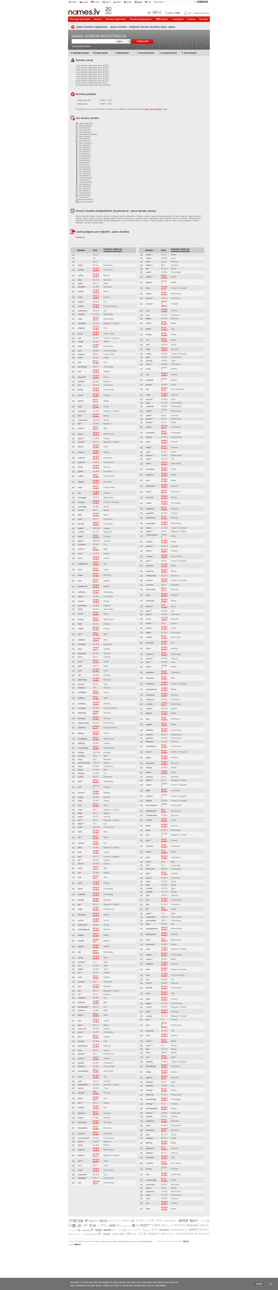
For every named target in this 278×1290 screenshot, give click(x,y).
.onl (79, 966)
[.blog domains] (73, 770)
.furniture (81, 606)
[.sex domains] (141, 1057)
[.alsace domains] (73, 442)
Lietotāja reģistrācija (201, 13)
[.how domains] (141, 1035)
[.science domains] (73, 458)
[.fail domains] (73, 952)
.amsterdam (82, 1007)
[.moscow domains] (141, 1031)
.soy (147, 1135)
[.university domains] (141, 1185)
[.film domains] (73, 1025)
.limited (80, 381)
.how (148, 1035)
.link (79, 877)
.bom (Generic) (84, 145)
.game (80, 541)
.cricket (149, 888)
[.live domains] (73, 657)
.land (79, 406)
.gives (148, 595)
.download (82, 367)
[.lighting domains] (73, 743)
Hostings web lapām (80, 19)
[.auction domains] (73, 1134)
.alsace (80, 442)
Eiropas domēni (101, 53)
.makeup (149, 380)
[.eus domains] (141, 835)
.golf (79, 666)
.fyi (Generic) (83, 154)
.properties (150, 523)
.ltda (79, 280)
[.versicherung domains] (73, 763)
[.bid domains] (73, 385)
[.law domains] (141, 1025)
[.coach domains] (73, 777)
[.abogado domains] (73, 1178)
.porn (79, 1161)
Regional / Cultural (111, 323)
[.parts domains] (141, 826)
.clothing (81, 704)
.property (150, 1191)
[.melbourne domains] (73, 564)
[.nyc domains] (73, 362)
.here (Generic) (84, 156)
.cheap (148, 334)
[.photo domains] (141, 323)
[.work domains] (73, 889)
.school (80, 982)
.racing (80, 684)
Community (108, 346)
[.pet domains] (141, 895)
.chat (148, 862)
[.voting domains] (73, 752)
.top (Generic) (84, 180)
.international (83, 929)
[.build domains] (73, 390)
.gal (79, 904)
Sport (106, 283)
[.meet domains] (141, 881)
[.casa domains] (73, 319)
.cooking (81, 708)
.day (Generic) (84, 149)
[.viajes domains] (141, 528)
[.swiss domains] (141, 780)
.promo (149, 298)
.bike (79, 515)
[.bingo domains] (141, 265)
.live (79, 657)
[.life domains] (73, 493)
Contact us (80, 237)
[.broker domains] (141, 419)
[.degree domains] (73, 482)
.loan (79, 1050)
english (74, 2)
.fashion (81, 1113)
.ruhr (148, 442)
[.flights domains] (141, 801)
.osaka (80, 302)
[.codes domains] (141, 503)
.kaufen (80, 1063)
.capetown (82, 1174)
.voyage (80, 502)
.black (80, 864)
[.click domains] (73, 868)
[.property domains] (141, 1192)
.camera (81, 314)
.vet (147, 900)
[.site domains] (73, 634)
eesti (149, 2)
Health (106, 341)
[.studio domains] (141, 277)
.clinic (80, 358)
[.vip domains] (141, 345)
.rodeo (148, 258)
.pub (79, 351)
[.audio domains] (141, 272)
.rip (147, 340)
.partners (149, 738)
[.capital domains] (73, 941)
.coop (148, 369)
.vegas (148, 459)
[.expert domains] (141, 955)
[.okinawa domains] (73, 323)
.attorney (149, 1095)
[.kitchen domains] (73, 1066)
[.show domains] (141, 1041)
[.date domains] (73, 624)
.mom (80, 1032)
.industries (150, 518)
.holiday (149, 1062)
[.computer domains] (141, 433)
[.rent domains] (141, 940)
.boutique (81, 653)
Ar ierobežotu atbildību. (146, 1241)
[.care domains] (73, 581)
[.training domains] (73, 718)
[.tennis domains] (141, 606)
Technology (108, 314)
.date (79, 624)
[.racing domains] (73, 684)
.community (151, 1180)
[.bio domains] (141, 269)
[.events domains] (141, 820)
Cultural (174, 442)
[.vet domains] (141, 900)
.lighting (81, 743)
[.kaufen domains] (73, 1063)
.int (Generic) (83, 197)
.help (148, 349)
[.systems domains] (141, 654)
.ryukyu (149, 1016)
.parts (148, 826)
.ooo (148, 315)
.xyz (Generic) (84, 188)
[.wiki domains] (73, 832)
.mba (79, 265)
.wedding (81, 692)
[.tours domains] (141, 752)
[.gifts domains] (141, 791)
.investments (151, 815)
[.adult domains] (141, 914)
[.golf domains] (73, 666)
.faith (79, 813)
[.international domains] (73, 930)
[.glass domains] (141, 758)
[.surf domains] (73, 671)
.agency (149, 1077)
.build (80, 390)
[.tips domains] (141, 719)
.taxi (79, 857)
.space (80, 438)
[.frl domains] (73, 991)
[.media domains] (73, 292)
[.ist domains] (141, 980)
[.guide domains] (73, 471)
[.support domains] (141, 964)
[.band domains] (73, 401)
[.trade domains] (73, 467)
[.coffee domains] (73, 476)
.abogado (81, 1178)
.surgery (149, 1138)
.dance (80, 446)
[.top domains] (141, 374)
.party (148, 1188)
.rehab (80, 341)
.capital (80, 941)
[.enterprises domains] (141, 576)
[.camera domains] (73, 314)
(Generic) (89, 199)
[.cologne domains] (73, 544)
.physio (149, 282)
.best (148, 969)
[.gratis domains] (141, 614)
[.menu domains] (141, 1003)
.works (148, 628)
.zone (79, 558)
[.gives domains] (141, 595)
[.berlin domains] (73, 1098)
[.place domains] (73, 434)
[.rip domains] (141, 340)
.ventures (150, 571)
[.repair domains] (141, 447)
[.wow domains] (141, 1046)
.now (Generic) (84, 169)
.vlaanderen (82, 1085)
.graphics (150, 475)
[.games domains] (141, 546)
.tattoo (148, 318)
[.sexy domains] (141, 1198)
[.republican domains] (73, 1046)
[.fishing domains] (73, 698)
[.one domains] (73, 554)
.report (148, 959)
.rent (148, 940)
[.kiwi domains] (73, 852)
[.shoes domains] (141, 551)
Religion (107, 528)
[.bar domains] (141, 389)
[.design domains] (73, 1093)
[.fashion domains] (73, 1113)
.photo (148, 323)
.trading (80, 688)
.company (150, 1130)
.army (148, 1125)
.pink (79, 883)
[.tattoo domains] (141, 319)
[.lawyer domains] (141, 437)
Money (106, 416)
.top (147, 374)
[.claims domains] (141, 659)
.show (148, 1041)
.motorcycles (151, 535)
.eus (147, 835)
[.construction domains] (73, 1138)
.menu (148, 1003)
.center (149, 427)
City (105, 302)
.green (80, 1058)
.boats (148, 785)
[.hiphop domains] (141, 361)
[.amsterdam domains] (73, 1007)
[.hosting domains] (73, 756)
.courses (149, 585)
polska (118, 2)
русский (85, 2)
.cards (148, 492)
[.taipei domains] (73, 824)
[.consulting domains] (73, 748)
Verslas (174, 497)
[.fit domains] (141, 909)
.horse (80, 614)
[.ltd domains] (73, 424)
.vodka (80, 306)
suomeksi (160, 2)
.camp (148, 354)
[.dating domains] (73, 733)
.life (79, 493)
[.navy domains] (141, 1195)
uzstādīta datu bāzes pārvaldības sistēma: (170, 1241)
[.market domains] (141, 892)
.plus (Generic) (84, 173)
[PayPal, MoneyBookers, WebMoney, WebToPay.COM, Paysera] (139, 1235)
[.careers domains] (141, 735)
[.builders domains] (141, 730)
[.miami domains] (73, 843)
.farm (79, 1037)
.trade (80, 467)
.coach (80, 777)
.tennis (149, 606)
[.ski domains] (73, 837)
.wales (148, 531)
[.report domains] (141, 959)
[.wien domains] (73, 1077)
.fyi (78, 860)
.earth (80, 817)
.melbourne (82, 564)
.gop (148, 357)
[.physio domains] (141, 282)
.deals (148, 632)
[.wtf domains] (73, 675)
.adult (148, 913)
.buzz (148, 1209)
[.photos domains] (141, 713)
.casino (149, 304)
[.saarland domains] (73, 411)
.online (80, 549)
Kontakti (203, 19)
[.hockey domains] (141, 1082)
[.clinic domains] (73, 358)
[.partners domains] (141, 738)
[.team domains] (73, 1015)
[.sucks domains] (141, 623)
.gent (148, 924)
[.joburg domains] (73, 773)
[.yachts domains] (141, 796)
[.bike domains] (73, 515)
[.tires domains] (141, 561)
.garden (80, 1054)
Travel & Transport (111, 338)
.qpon (80, 1145)
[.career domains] (141, 411)
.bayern (80, 1155)
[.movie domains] (73, 510)
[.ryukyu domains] (141, 1016)
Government (109, 462)
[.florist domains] (141, 983)
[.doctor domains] (141, 455)
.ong (79, 759)
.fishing (80, 698)
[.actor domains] (141, 452)
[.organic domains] (73, 354)
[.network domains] (73, 894)
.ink (79, 873)
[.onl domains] (73, 966)
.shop (148, 364)
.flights (149, 801)
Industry (107, 606)
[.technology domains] (141, 1099)
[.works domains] (141, 628)
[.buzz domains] (141, 1209)
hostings (109, 1241)
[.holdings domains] (141, 601)
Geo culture (108, 1170)
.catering (81, 727)
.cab (79, 338)
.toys (148, 857)
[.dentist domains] (141, 988)
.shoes (148, 551)
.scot (148, 949)
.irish (79, 810)
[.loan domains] (73, 1050)
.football (81, 962)
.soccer (149, 399)
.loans (148, 667)
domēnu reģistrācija (124, 1241)
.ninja (80, 297)
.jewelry (149, 1153)
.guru (148, 1011)
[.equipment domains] (141, 934)
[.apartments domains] (141, 811)
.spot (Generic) (84, 175)
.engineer (150, 406)
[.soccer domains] (141, 399)
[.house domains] (73, 619)
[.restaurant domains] (141, 917)
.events (149, 820)
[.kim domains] (73, 1021)
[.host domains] (141, 993)
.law (147, 1025)
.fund (79, 416)
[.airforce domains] (73, 462)
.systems (149, 654)
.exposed (81, 377)
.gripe (80, 575)
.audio (148, 272)
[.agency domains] (141, 1078)
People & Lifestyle (178, 969)
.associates (151, 589)
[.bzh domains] (73, 820)
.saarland (81, 411)
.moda (80, 275)
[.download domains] (73, 367)
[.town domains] (73, 1170)
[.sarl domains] (73, 986)
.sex (147, 1057)
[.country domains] (141, 1163)
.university (150, 1184)
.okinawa (81, 323)
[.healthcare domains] (73, 586)
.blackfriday (151, 1066)
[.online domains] (73, 549)
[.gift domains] (141, 904)
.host (148, 993)
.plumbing (82, 680)
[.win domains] (73, 1103)
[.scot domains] (141, 949)
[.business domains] (141, 763)
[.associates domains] (141, 589)
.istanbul (81, 998)
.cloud (80, 428)
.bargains (150, 672)
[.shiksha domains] (73, 287)
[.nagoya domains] (73, 328)
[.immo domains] (141, 294)
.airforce (81, 462)
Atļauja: (71, 1244)
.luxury (149, 1169)
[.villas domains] (141, 464)
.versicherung (83, 763)
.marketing (82, 739)
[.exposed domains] (73, 377)
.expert (149, 955)
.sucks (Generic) (85, 178)
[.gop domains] (141, 357)
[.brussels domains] (141, 643)
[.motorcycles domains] (141, 536)
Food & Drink (109, 334)
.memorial (82, 925)
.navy (148, 1195)
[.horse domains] (73, 614)
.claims (149, 659)
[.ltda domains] (73, 280)
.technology (151, 1099)
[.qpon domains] (73, 1145)
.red (79, 371)
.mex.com (81, 1029)
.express (149, 777)
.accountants (151, 805)
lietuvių (129, 2)
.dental (80, 946)
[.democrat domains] (141, 869)
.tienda (80, 270)
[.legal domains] (73, 909)
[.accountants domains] (141, 805)
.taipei (80, 824)
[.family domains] (141, 1113)
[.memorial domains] (73, 925)
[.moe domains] (73, 569)
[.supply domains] (141, 1116)
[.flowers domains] (141, 742)
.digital (80, 935)
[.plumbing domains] (73, 680)
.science (81, 458)
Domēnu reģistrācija (116, 19)
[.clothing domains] (73, 704)
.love (79, 661)
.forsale (80, 524)
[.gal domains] (73, 904)
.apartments (151, 811)
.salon (80, 1141)
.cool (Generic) (84, 128)
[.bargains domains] (141, 672)
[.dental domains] (73, 946)
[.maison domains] (73, 1150)
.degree (80, 482)
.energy (149, 1104)
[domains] (73, 255)
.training (81, 718)
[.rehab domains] (73, 342)
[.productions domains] (141, 689)
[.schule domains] (73, 532)
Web (105, 428)
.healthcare (82, 586)
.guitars (149, 724)
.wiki (79, 832)
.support (149, 964)
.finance (81, 452)
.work (79, 889)
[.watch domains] (73, 797)
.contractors (151, 746)
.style (79, 536)
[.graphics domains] (141, 475)
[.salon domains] (73, 1142)
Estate (106, 406)
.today (148, 1072)
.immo (148, 294)
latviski (139, 2)
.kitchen (81, 1066)
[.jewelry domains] (141, 1153)
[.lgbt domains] (141, 873)
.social (80, 920)
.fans (148, 662)
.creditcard (82, 420)
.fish (79, 805)
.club (79, 346)
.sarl (79, 986)
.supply (149, 1116)
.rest (147, 975)
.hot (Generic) (84, 158)
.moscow (150, 1031)
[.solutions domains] (141, 695)
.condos (149, 704)
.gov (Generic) (84, 195)
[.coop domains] (141, 369)
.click (79, 868)
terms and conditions (153, 109)
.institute (81, 644)
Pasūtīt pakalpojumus (141, 19)
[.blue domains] (73, 649)
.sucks (148, 623)
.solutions (150, 695)
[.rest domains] (141, 975)
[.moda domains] (73, 275)
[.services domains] (141, 497)
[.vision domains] (73, 1118)
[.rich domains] (73, 787)
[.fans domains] (141, 662)
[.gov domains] (141, 1020)
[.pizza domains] (73, 334)
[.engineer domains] (141, 406)
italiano (107, 2)
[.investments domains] (141, 815)
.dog (79, 766)
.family (149, 1113)
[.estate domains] (73, 629)
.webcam (81, 1002)
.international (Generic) (87, 134)
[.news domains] (141, 852)
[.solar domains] (141, 395)
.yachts (149, 796)
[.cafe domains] (73, 487)
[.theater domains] (141, 422)
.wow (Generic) (84, 184)
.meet (148, 881)
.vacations (150, 684)
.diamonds (150, 486)
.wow (148, 1045)
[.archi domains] (73, 827)
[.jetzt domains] (141, 999)
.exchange (82, 507)
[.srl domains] (73, 994)
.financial (81, 915)
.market (149, 892)
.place (80, 434)
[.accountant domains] (141, 921)
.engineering (83, 723)
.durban (80, 1041)
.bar (147, 389)
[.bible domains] (73, 528)
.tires (148, 561)
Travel (106, 1088)
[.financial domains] (73, 915)
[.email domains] (73, 958)
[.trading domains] (73, 688)
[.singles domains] (141, 542)
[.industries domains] (141, 518)
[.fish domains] (73, 805)
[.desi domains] (73, 848)
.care (79, 581)
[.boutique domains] (73, 653)
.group (148, 384)
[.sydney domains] (141, 1086)
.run (79, 1165)
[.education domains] (73, 1122)
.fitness (149, 768)
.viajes (148, 528)
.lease (80, 609)
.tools (148, 648)
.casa (79, 319)
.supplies (150, 509)
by (196, 1)
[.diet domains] (141, 885)
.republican (82, 1046)
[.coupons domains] (141, 699)
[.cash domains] (73, 801)
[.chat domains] (141, 862)
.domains (150, 678)
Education (108, 265)
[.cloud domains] (73, 428)
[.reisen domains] (73, 1088)
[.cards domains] (141, 492)
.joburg (80, 773)
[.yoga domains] (73, 283)
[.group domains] (141, 385)
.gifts (148, 790)
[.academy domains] (141, 1121)
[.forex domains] (141, 1053)
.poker (148, 415)
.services (149, 497)
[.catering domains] (73, 728)
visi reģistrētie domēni (81, 46)
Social (106, 377)
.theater (149, 422)
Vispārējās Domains (80, 53)
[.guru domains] (141, 1012)
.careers (149, 735)
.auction (81, 1133)
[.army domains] (141, 1126)
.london (80, 1107)
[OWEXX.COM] (77, 1244)
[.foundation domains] (73, 1128)
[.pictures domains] (141, 566)
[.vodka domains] (73, 306)
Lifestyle (107, 493)
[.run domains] (73, 1165)
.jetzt (148, 999)
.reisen (80, 1088)
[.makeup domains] (141, 380)
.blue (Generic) (84, 130)
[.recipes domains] (141, 556)
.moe (79, 569)
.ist (147, 979)
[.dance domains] (73, 447)
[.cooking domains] (73, 708)
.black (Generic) (85, 143)
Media (106, 291)
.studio (149, 277)
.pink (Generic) (84, 136)
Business (107, 280)
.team (79, 1015)
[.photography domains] (141, 1108)
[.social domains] (73, 920)
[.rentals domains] (141, 637)
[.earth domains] (73, 817)
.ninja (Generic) (84, 132)
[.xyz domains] (141, 1203)
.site (79, 634)
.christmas (150, 469)
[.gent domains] (141, 924)
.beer (148, 403)
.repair (148, 447)
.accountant (151, 920)
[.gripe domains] (73, 575)
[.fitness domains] (141, 768)
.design (80, 1093)
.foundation (82, 1128)
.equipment (151, 934)
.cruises (149, 580)
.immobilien (82, 1071)
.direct (148, 878)
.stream (80, 1010)
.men (79, 1081)
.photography (152, 1108)
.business (150, 763)
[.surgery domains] (141, 1138)
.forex (148, 1052)
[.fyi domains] (73, 860)
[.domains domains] (141, 678)
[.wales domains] (141, 531)
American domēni (146, 53)
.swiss (148, 780)
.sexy (148, 1198)
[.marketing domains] (73, 739)
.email (80, 958)
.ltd (78, 424)
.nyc (79, 362)
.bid (79, 385)
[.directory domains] (141, 1158)
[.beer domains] (141, 403)
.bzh (79, 820)
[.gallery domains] (141, 1143)
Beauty (106, 275)
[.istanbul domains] (73, 998)
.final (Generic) (84, 152)
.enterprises (151, 576)
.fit (147, 909)
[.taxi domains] (73, 857)
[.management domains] (141, 929)
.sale (79, 519)
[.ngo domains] (141, 262)
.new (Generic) (84, 167)
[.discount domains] (141, 944)
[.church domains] (73, 793)
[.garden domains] (73, 1054)
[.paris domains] (141, 611)
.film (79, 1025)
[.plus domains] (141, 840)
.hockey (149, 1082)
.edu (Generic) (84, 191)
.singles (149, 542)
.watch (80, 797)
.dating (80, 733)
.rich (79, 787)
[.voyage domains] (73, 502)
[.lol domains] (73, 973)
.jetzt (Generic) (84, 186)
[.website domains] (73, 640)
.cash (79, 801)
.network (81, 894)
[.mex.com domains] (73, 1029)
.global (80, 900)
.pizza (80, 334)
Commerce (108, 270)
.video (148, 255)
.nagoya (81, 328)
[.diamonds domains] (141, 486)
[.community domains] (141, 1180)
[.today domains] (141, 1072)
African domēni (190, 53)
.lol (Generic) (83, 165)
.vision (80, 1118)
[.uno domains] (141, 311)
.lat (147, 865)
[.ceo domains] (73, 1183)
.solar (148, 395)
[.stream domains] (73, 1010)
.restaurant (150, 917)
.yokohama (82, 311)
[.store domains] (73, 597)
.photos (149, 713)
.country (149, 1163)
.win (79, 1103)
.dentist (149, 988)
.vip (147, 345)
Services (107, 467)
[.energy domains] (141, 1104)
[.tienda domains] (73, 270)
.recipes (149, 556)
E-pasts (191, 19)
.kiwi (79, 852)
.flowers (149, 741)
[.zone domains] (73, 558)
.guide (80, 471)
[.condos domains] (141, 704)
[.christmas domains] (141, 469)
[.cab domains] (73, 338)
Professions (176, 920)
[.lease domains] (73, 609)
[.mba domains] (73, 265)
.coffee (80, 476)
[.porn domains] (73, 1161)
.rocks (148, 619)
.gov (147, 1019)
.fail (79, 952)
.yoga (79, 283)
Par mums (134, 1241)
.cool (79, 977)
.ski (79, 837)
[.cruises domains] (141, 580)
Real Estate (108, 319)
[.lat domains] (141, 865)
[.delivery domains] (141, 1148)
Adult (106, 1161)
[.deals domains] (141, 633)
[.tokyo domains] (141, 329)
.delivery (149, 1148)
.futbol (80, 969)
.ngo (148, 262)
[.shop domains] (141, 364)
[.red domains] (73, 371)
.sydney (149, 1085)
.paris (148, 611)
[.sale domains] (73, 519)
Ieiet (189, 13)
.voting (80, 752)
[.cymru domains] (141, 1007)
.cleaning (81, 713)
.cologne (81, 544)
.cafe (79, 487)
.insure (80, 601)
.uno (148, 311)
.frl (78, 991)
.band (80, 401)
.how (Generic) (84, 160)
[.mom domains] (73, 1032)
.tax (147, 1049)
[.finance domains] (73, 452)
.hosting (81, 756)
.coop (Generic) (84, 193)
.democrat (150, 869)
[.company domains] (141, 1130)
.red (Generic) (84, 139)
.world (80, 395)
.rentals (149, 637)
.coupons (150, 699)
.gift (147, 904)
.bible (80, 528)
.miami (80, 843)
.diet (147, 885)
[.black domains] (73, 864)
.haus (148, 830)
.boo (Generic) (84, 147)
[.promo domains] (141, 298)
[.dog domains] (73, 766)
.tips (147, 719)
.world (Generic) (85, 182)
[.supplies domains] (141, 509)
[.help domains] (141, 349)
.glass (148, 757)
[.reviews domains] (141, 846)
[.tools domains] (141, 649)
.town (79, 1170)
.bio (147, 269)
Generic (107, 297)
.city (147, 1174)
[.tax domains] (141, 1049)
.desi (79, 847)
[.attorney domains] (141, 1095)
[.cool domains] (73, 977)
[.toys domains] (141, 857)
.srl (78, 994)
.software (81, 592)
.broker (149, 419)
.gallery (149, 1143)
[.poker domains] (141, 415)
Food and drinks (110, 306)
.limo (148, 288)
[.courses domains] (141, 585)
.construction (83, 1138)
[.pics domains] (141, 480)
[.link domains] (73, 877)
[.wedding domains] (73, 692)
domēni (115, 1241)
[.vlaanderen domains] (73, 1085)
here (163, 1285)
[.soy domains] (141, 1135)
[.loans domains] (141, 667)
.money (149, 1090)
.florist (148, 983)
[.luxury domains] (141, 1169)
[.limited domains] (73, 382)
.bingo (148, 265)
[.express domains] (141, 777)
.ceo (79, 1183)
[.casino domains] (141, 304)
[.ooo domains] (141, 315)
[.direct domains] (141, 878)
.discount (150, 944)
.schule (80, 532)
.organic (81, 354)
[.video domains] (141, 255)
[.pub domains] (73, 351)
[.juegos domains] (141, 709)
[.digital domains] (73, 935)
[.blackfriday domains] (141, 1066)
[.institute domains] (73, 644)
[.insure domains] (73, 601)
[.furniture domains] (73, 606)
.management (152, 929)
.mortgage (82, 497)
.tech (79, 781)
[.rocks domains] (141, 619)
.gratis (148, 614)
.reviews (149, 846)
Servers (98, 19)
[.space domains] (73, 438)
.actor (148, 452)
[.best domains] (141, 969)
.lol (78, 973)
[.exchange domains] (73, 507)
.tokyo (148, 329)
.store (80, 596)
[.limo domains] (141, 288)
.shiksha (81, 287)
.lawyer (149, 437)
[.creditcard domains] (73, 420)
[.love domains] (73, 662)
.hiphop (149, 361)
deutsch (96, 2)
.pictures (149, 565)
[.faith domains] (73, 813)
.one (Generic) (84, 171)
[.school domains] (73, 982)
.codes (148, 503)
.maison (81, 1150)
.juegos (149, 708)
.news (148, 852)
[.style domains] (73, 536)
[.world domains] (73, 395)
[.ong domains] (73, 759)
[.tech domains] (73, 781)
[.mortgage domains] (73, 498)
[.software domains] (73, 592)
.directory (150, 1157)
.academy (150, 1121)
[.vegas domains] (141, 459)
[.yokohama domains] (73, 311)
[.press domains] (141, 772)
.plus (148, 840)
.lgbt (148, 873)
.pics (148, 480)
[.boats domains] (141, 785)
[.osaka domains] (73, 302)
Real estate (108, 609)
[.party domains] (141, 1188)
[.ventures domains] (141, 571)
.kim (79, 1021)
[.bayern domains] (73, 1155)
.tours (148, 752)
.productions (151, 689)
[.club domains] (73, 346)
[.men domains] (73, 1081)
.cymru (149, 1007)
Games (107, 1103)
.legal (79, 909)
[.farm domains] (73, 1037)
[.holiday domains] (141, 1062)
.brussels (150, 643)
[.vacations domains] (141, 684)
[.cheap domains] (141, 335)
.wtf (79, 675)
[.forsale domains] (73, 524)
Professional (109, 723)
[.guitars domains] (141, 725)
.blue (79, 649)
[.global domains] (73, 900)
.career (149, 411)
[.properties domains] (141, 523)
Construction (109, 390)
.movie (80, 510)
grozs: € (174, 13)
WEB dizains (162, 19)
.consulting (82, 748)
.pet (147, 895)
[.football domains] (73, 962)
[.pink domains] (73, 883)
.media (80, 291)
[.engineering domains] (73, 723)
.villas (148, 463)
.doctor (149, 455)
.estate (80, 628)
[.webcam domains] (73, 1002)
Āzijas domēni (123, 53)
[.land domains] (73, 407)
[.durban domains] (73, 1041)
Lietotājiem (177, 19)
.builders (149, 730)
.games (149, 546)
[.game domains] (73, 541)
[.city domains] (141, 1174)
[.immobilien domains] (73, 1071)
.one (79, 553)
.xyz (147, 1203)
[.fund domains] (73, 416)
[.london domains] (73, 1108)
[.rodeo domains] (141, 258)
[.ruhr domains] (141, 442)
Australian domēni (169, 53)
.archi (80, 827)
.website (81, 640)
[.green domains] (73, 1059)
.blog (79, 770)
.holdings (150, 601)
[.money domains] (141, 1090)
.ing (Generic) (84, 162)
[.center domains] (141, 427)
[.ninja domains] (73, 297)
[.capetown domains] (73, 1175)
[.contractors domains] (141, 746)
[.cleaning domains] (73, 713)
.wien (79, 1077)
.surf (79, 671)
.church (80, 793)
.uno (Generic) (84, 141)
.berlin (80, 1098)
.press (148, 772)
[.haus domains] (141, 830)
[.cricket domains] (141, 888)
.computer (150, 433)
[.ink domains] (73, 873)
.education (82, 1122)
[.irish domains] (73, 810)
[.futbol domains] (73, 969)
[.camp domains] (141, 354)
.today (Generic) (85, 125)
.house (80, 619)
